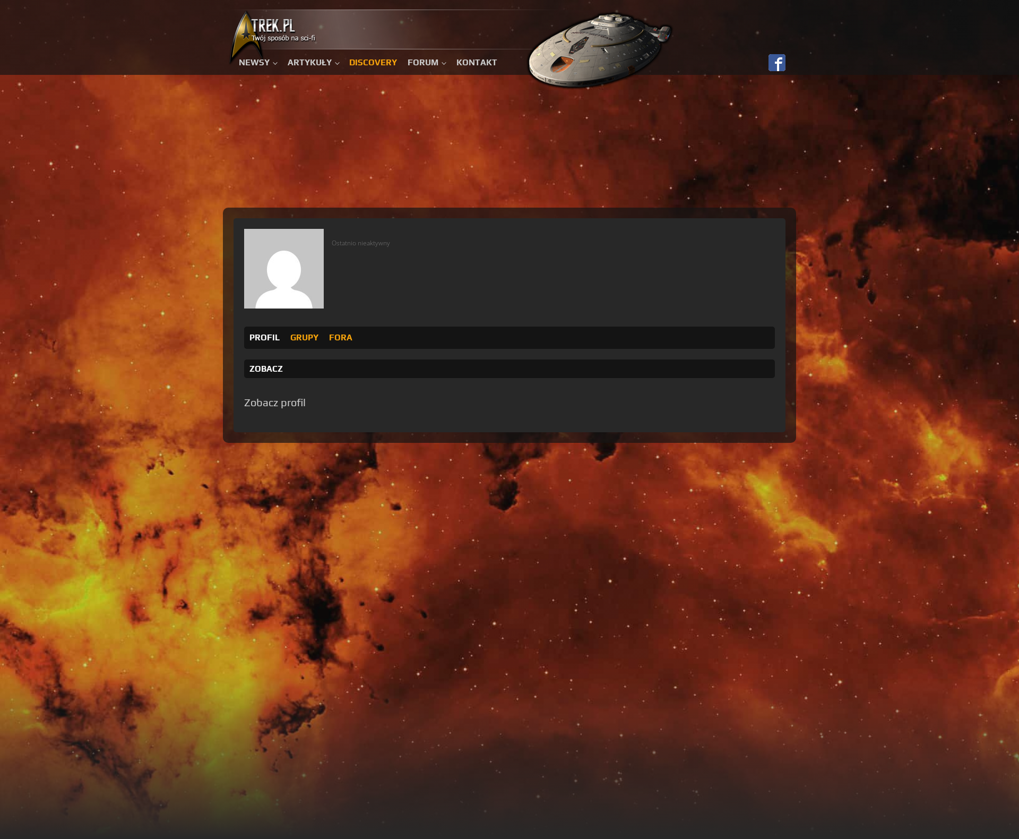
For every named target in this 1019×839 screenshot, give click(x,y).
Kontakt (476, 62)
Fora (340, 337)
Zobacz (266, 369)
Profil (264, 337)
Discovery (373, 62)
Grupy (304, 337)
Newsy (254, 62)
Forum (423, 62)
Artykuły (310, 62)
